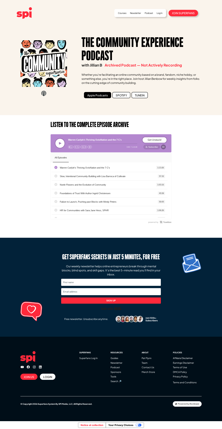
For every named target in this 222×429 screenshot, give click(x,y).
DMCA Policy (180, 371)
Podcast (115, 367)
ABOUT (145, 352)
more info (116, 168)
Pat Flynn (146, 358)
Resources (117, 352)
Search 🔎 (116, 381)
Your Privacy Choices (120, 425)
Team (145, 362)
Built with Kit (111, 308)
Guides (114, 358)
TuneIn (140, 95)
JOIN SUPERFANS (183, 13)
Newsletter (116, 362)
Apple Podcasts (97, 95)
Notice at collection (92, 425)
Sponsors (116, 371)
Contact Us (148, 367)
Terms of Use (180, 367)
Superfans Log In (88, 358)
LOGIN (47, 377)
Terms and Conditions (185, 382)
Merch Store (148, 371)
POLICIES (177, 352)
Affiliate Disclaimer (183, 358)
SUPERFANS (85, 352)
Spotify (121, 95)
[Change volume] (90, 147)
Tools (113, 376)
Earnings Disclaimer (183, 362)
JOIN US (29, 377)
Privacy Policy (180, 376)
